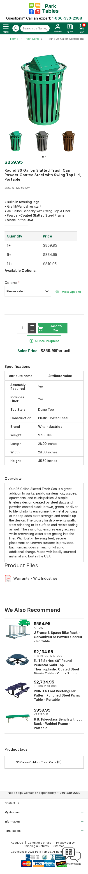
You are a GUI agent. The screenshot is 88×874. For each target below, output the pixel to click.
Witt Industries (50, 426)
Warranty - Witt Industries (35, 578)
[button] (71, 865)
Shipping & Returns (36, 846)
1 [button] (43, 156)
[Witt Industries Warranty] (8, 578)
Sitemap (59, 846)
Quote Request (47, 341)
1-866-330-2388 (67, 18)
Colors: (11, 282)
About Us (17, 842)
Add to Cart (56, 328)
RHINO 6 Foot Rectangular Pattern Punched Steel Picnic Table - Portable (57, 695)
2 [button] (45, 156)
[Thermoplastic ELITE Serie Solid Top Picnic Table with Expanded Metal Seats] (17, 660)
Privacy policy (65, 842)
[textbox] (35, 28)
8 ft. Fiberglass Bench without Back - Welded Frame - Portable (58, 723)
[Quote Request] (70, 28)
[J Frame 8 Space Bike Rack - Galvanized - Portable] (17, 632)
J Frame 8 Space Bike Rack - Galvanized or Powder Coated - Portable (58, 637)
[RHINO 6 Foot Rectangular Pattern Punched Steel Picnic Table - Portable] (17, 690)
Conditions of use (39, 842)
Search (15, 28)
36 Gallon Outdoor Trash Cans (36, 762)
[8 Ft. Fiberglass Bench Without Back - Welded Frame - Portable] (17, 718)
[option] (18, 141)
